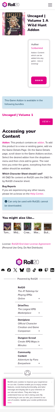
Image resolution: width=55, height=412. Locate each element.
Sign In (39, 80)
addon (40, 142)
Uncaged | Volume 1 (17, 115)
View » (45, 121)
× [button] (51, 382)
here (9, 402)
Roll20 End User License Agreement (31, 244)
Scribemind (37, 48)
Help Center (36, 194)
